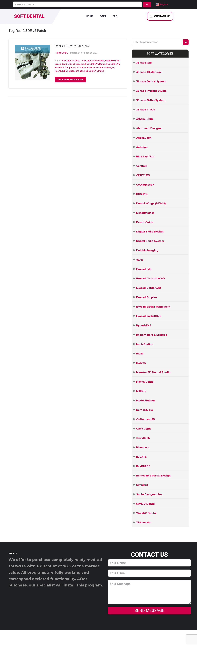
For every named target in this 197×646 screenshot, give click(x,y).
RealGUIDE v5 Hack (82, 67)
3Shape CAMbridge (149, 72)
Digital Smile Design (149, 231)
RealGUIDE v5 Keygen (104, 67)
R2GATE (141, 456)
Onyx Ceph (143, 428)
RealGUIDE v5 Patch (94, 71)
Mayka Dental (145, 381)
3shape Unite (145, 119)
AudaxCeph (143, 137)
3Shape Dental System (151, 81)
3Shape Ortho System (150, 100)
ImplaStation (144, 344)
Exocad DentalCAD (148, 287)
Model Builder (145, 400)
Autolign (142, 147)
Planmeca (142, 447)
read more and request (70, 80)
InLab (139, 353)
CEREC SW (143, 175)
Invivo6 (141, 363)
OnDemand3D (145, 419)
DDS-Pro (141, 194)
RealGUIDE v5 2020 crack (72, 46)
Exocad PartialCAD (148, 316)
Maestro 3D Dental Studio (153, 372)
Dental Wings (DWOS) (151, 203)
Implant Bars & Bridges (151, 334)
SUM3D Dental (145, 503)
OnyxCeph (143, 438)
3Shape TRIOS (145, 109)
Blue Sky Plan (145, 156)
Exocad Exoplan (146, 297)
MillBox (141, 391)
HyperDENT (143, 325)
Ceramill (141, 165)
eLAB (139, 259)
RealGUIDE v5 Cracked (73, 64)
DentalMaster (145, 212)
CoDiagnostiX (145, 184)
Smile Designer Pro (149, 494)
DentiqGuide (144, 222)
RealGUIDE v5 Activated (92, 60)
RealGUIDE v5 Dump (95, 64)
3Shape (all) (144, 62)
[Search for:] (156, 42)
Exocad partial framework (153, 306)
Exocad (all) (143, 269)
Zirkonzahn (143, 522)
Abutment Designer (149, 128)
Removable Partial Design (153, 475)
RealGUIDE (62, 53)
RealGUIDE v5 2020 (70, 60)
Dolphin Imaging (147, 250)
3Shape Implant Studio (151, 90)
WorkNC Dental (146, 513)
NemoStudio (144, 409)
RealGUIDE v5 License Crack (69, 71)
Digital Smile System (150, 241)
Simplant (142, 485)
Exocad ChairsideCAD (150, 278)
